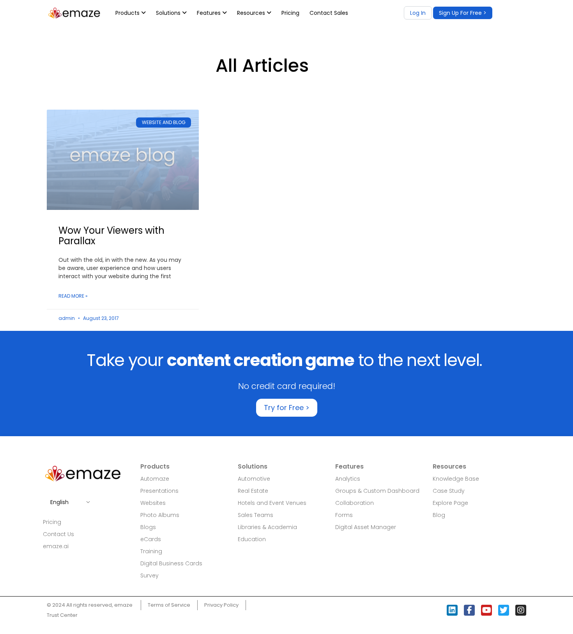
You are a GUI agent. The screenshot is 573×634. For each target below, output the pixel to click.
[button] (462, 13)
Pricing (290, 13)
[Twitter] (503, 610)
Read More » (73, 296)
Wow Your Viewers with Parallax (111, 235)
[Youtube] (486, 610)
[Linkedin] (452, 610)
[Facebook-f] (469, 610)
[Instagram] (520, 610)
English (59, 502)
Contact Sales (328, 13)
